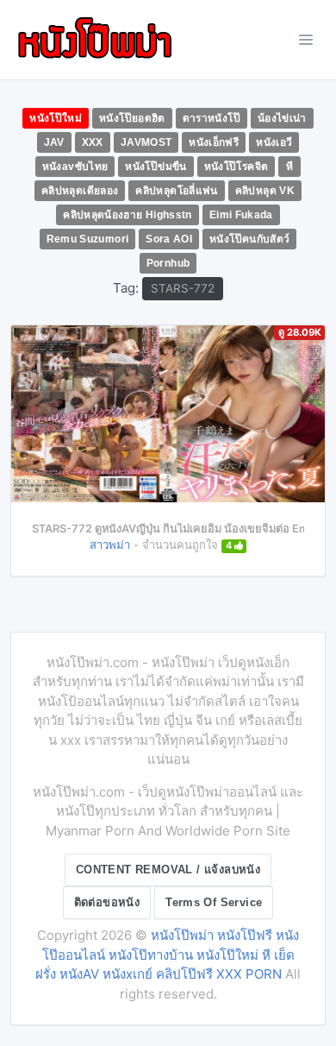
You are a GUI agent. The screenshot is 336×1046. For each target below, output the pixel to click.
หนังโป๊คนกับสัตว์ (249, 239)
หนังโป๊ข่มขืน (155, 167)
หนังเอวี (274, 142)
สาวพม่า (110, 544)
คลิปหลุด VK (265, 191)
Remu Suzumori (88, 239)
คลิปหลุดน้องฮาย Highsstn (127, 215)
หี (289, 167)
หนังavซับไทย (75, 167)
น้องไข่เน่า (282, 118)
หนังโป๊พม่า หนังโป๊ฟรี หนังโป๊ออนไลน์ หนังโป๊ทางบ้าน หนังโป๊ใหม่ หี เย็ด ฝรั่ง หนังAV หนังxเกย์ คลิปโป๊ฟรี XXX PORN (167, 954)
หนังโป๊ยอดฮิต (132, 118)
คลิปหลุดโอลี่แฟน (176, 191)
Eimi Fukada (241, 215)
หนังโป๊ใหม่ (55, 118)
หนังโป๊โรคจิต (236, 167)
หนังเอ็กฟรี (214, 142)
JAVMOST (146, 142)
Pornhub (168, 263)
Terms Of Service (213, 902)
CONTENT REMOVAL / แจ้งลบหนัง (168, 869)
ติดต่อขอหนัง (107, 902)
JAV (54, 142)
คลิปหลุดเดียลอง (79, 191)
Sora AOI (169, 239)
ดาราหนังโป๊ (211, 118)
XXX (92, 142)
